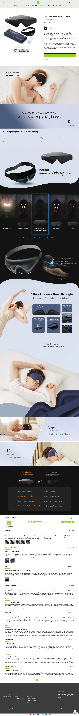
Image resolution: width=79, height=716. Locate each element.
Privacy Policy (30, 691)
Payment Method (31, 698)
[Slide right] (30, 50)
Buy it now (60, 55)
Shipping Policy (30, 696)
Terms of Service (31, 693)
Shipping (45, 23)
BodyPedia (45, 14)
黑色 (45, 28)
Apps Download (7, 693)
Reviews (17, 694)
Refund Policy (30, 694)
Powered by (68, 517)
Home (44, 11)
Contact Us (17, 696)
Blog (16, 693)
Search (40, 691)
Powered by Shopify (6, 709)
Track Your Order (43, 693)
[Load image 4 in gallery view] (27, 50)
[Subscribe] (75, 691)
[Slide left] (12, 50)
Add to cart (60, 52)
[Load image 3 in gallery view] (23, 50)
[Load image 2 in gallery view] (19, 50)
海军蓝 (50, 28)
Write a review (66, 522)
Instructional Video (7, 696)
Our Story (17, 691)
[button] (69, 2)
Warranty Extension (43, 694)
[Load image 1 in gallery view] (15, 50)
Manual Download (7, 694)
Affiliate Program (19, 698)
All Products (6, 691)
